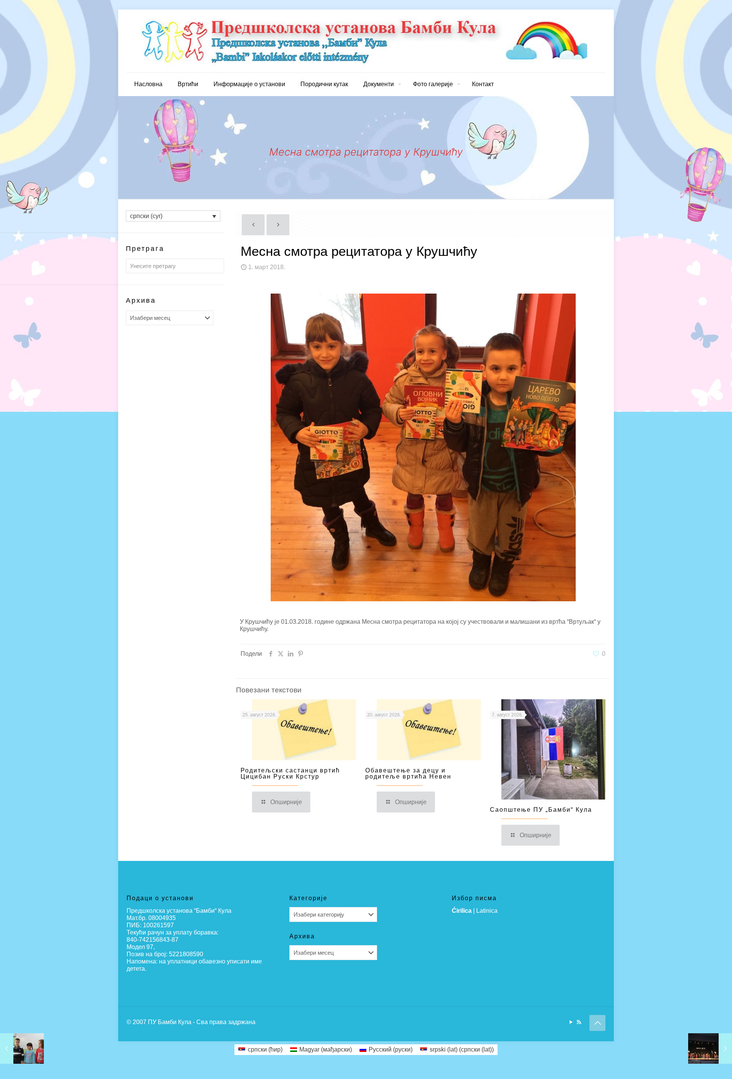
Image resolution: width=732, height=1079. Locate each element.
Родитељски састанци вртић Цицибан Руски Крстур (290, 773)
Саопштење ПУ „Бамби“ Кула (541, 809)
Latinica (487, 910)
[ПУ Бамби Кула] (366, 41)
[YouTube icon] (571, 1022)
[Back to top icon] (597, 1023)
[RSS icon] (579, 1022)
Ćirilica (462, 910)
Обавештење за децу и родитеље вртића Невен (408, 773)
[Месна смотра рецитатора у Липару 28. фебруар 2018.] (22, 1048)
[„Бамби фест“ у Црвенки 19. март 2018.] (710, 1048)
